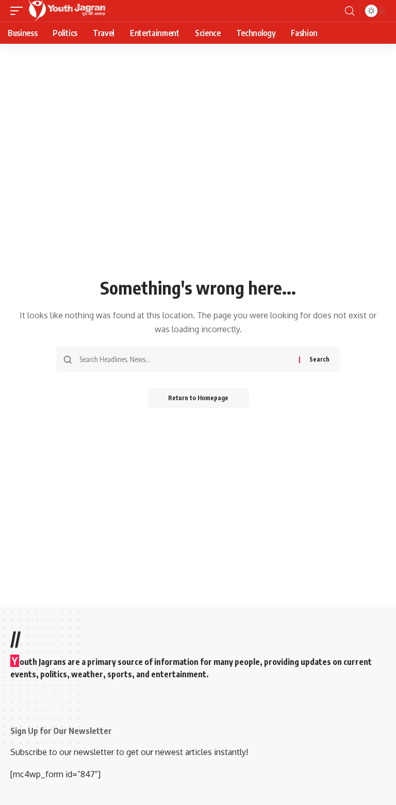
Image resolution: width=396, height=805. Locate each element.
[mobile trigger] (19, 11)
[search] (349, 11)
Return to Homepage (198, 398)
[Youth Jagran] (66, 11)
